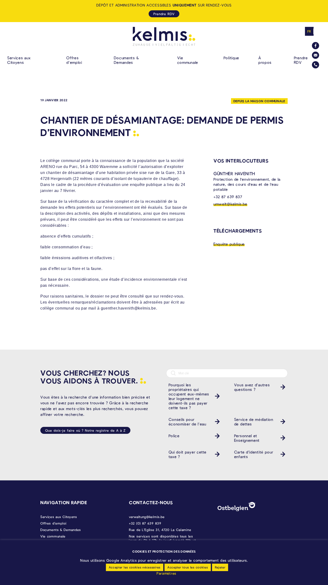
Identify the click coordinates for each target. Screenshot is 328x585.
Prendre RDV (301, 60)
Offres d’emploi (74, 60)
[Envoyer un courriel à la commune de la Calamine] (316, 55)
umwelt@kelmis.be (230, 204)
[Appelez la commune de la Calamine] (316, 65)
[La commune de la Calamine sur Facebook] (316, 45)
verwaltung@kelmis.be (147, 517)
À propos (264, 60)
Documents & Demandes (126, 60)
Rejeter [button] (220, 567)
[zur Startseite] (164, 36)
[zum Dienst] (216, 396)
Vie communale (187, 60)
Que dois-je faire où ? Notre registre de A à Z (85, 430)
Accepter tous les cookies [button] (187, 567)
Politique (231, 57)
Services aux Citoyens (18, 60)
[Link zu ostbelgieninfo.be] (237, 506)
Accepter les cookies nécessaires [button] (134, 567)
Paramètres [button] (166, 573)
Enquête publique (229, 244)
